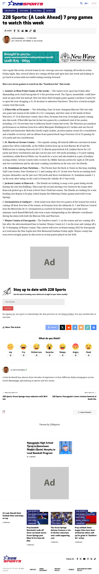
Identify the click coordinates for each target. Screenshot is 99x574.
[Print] (34, 31)
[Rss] (91, 559)
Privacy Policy (68, 314)
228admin (32, 457)
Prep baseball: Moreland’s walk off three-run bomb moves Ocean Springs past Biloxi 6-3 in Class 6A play (36, 534)
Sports (49, 10)
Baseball (32, 517)
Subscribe (8, 308)
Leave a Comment (85, 412)
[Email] (26, 31)
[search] (81, 3)
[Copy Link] (30, 31)
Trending (32, 523)
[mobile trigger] (5, 3)
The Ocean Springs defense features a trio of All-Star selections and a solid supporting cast (61, 532)
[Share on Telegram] (74, 327)
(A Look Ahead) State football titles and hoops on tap (13, 516)
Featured (24, 10)
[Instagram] (87, 559)
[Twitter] (80, 559)
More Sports (82, 520)
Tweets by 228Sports (49, 424)
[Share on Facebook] (14, 31)
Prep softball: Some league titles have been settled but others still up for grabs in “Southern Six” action (85, 532)
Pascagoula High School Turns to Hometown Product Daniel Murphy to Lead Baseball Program (41, 448)
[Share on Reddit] (22, 31)
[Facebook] (77, 559)
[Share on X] (18, 31)
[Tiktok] (94, 559)
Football (37, 10)
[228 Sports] (25, 3)
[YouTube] (84, 559)
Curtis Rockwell (17, 38)
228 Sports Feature (37, 514)
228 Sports (10, 10)
